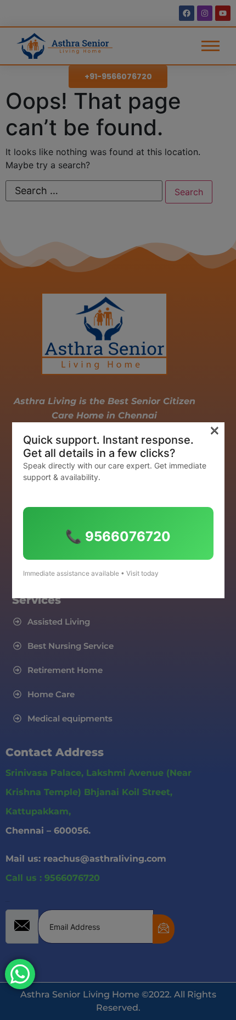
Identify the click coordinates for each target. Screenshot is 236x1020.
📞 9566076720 (118, 536)
